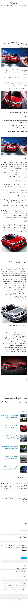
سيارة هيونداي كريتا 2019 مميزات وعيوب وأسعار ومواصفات (7, 486)
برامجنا (14, 2)
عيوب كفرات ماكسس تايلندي (20, 573)
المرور (20, 585)
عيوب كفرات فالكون (22, 565)
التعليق (25, 501)
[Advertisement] (14, 27)
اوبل (6, 585)
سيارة (13, 587)
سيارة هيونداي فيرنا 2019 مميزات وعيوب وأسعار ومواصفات (21, 486)
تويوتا (22, 587)
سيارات (16, 587)
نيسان (17, 590)
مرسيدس (20, 590)
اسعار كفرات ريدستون (21, 571)
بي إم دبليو (4, 585)
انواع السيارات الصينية (10, 585)
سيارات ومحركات (21, 477)
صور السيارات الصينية (6, 587)
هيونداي (14, 590)
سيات (18, 587)
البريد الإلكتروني (23, 530)
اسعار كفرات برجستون (21, 568)
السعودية (4, 583)
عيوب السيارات (20, 589)
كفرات (24, 590)
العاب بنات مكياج (23, 585)
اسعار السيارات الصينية (16, 583)
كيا (22, 590)
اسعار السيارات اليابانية (9, 583)
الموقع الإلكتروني (23, 536)
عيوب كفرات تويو (23, 576)
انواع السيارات (16, 585)
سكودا (20, 587)
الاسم (25, 523)
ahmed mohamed (19, 47)
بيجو (24, 587)
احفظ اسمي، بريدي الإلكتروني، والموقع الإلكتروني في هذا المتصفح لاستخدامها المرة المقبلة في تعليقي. (14, 546)
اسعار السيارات (24, 583)
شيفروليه (10, 587)
